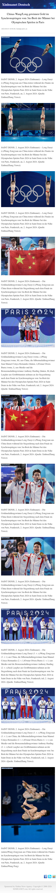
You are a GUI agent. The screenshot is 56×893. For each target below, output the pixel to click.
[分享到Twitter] (50, 876)
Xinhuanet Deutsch (16, 4)
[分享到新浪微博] (54, 876)
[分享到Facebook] (46, 876)
